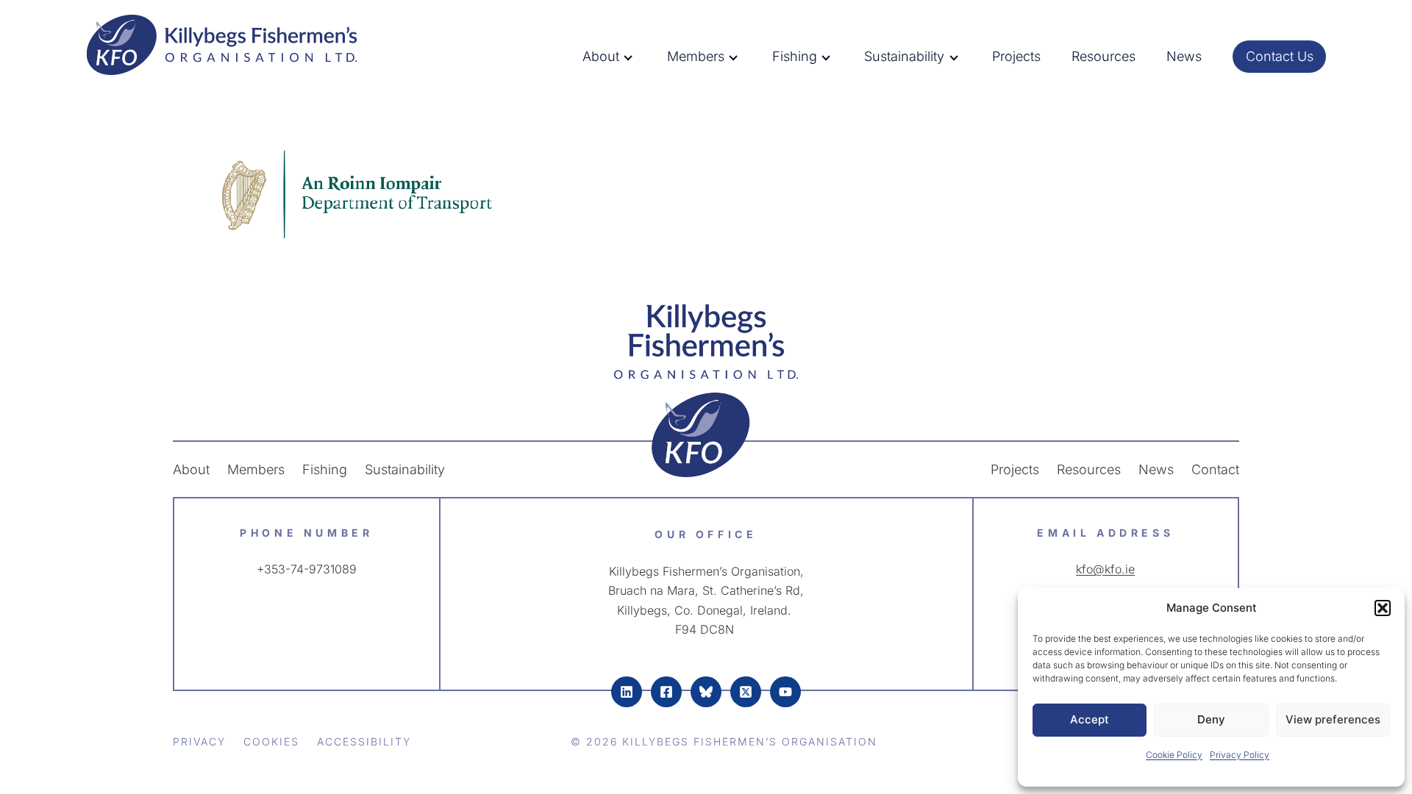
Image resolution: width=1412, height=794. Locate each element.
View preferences (1333, 719)
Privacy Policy (1239, 754)
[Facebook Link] (666, 691)
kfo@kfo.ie (1105, 569)
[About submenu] (640, 56)
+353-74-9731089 (307, 569)
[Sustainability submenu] (966, 56)
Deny (1211, 719)
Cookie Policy (1174, 754)
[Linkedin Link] (626, 691)
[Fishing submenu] (838, 56)
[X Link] (745, 691)
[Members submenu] (745, 56)
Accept (1089, 719)
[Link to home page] (706, 390)
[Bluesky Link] (706, 691)
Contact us (1279, 56)
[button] (1382, 608)
